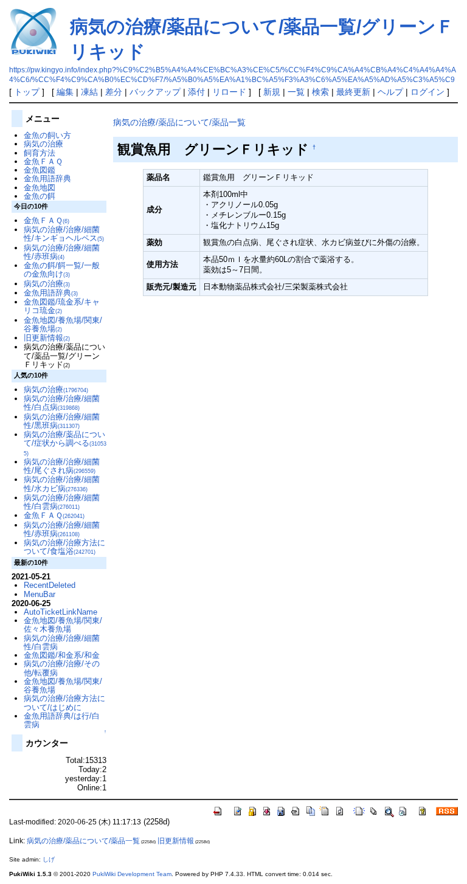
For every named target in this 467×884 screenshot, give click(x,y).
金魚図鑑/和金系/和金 (62, 655)
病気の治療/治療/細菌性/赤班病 (62, 252)
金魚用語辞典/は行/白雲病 (62, 720)
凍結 (89, 92)
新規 (271, 92)
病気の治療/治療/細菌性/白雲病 (62, 502)
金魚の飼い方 (47, 135)
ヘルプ (390, 92)
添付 (196, 92)
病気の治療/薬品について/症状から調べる (65, 443)
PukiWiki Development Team (131, 874)
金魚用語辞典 (47, 178)
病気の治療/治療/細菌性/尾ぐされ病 (62, 466)
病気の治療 (43, 143)
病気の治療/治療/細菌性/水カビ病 (62, 483)
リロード (229, 92)
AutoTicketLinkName (60, 611)
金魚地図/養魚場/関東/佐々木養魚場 (63, 625)
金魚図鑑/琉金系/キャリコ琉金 (62, 306)
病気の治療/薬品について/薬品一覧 (179, 122)
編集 (65, 92)
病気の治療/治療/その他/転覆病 (62, 668)
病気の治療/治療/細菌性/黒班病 (62, 421)
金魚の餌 (39, 196)
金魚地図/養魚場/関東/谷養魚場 (63, 324)
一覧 (296, 92)
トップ (27, 92)
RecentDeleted (49, 585)
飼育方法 (39, 152)
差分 (113, 92)
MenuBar (39, 594)
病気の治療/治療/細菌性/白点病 (62, 403)
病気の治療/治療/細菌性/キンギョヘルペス (64, 234)
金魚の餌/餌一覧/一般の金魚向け (62, 269)
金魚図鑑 (39, 169)
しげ (49, 859)
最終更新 (353, 92)
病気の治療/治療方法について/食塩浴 (64, 547)
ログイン (427, 92)
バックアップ (155, 92)
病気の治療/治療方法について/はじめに (64, 702)
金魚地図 (39, 187)
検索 (320, 92)
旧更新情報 (47, 337)
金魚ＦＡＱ (43, 161)
